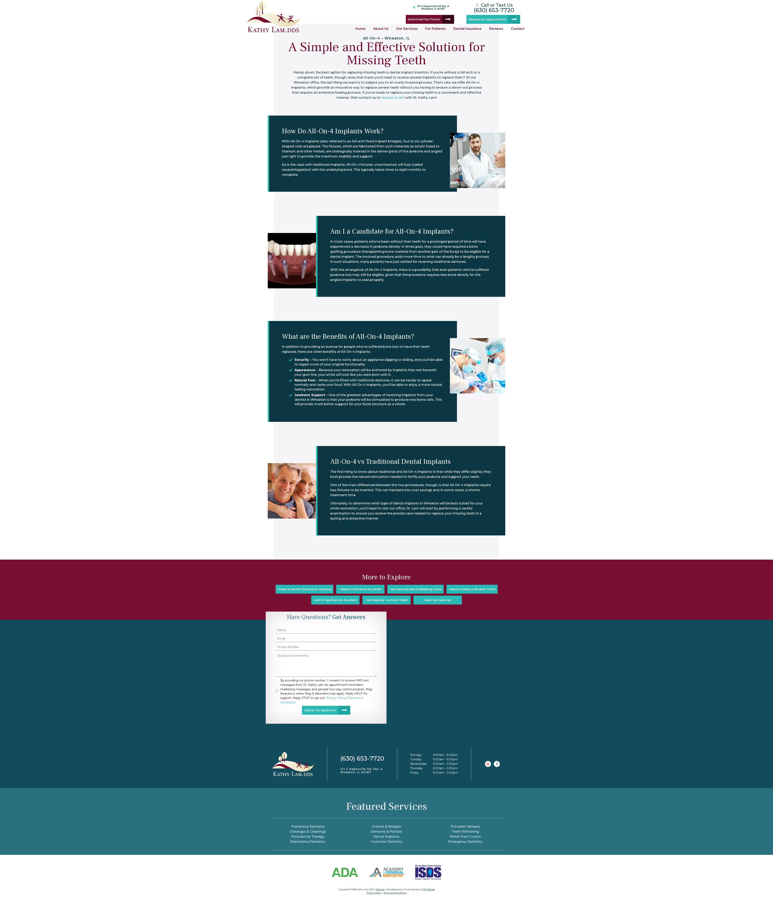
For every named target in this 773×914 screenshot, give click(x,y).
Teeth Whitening (465, 831)
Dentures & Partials (386, 831)
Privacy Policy (374, 892)
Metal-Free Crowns (465, 836)
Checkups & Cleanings (307, 831)
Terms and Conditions (395, 892)
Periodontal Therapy (307, 836)
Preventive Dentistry (307, 826)
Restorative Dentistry (307, 842)
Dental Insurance (467, 29)
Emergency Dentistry (465, 842)
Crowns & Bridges (386, 826)
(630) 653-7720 (494, 7)
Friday (414, 772)
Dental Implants (386, 836)
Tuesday (416, 759)
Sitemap (380, 889)
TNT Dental (429, 889)
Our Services (407, 29)
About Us (381, 29)
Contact (517, 29)
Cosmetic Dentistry (386, 842)
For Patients (435, 29)
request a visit (392, 97)
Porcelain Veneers (465, 826)
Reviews (496, 29)
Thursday (416, 768)
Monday (416, 755)
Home (360, 29)
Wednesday (418, 764)
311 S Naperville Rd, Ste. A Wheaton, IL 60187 (361, 770)
